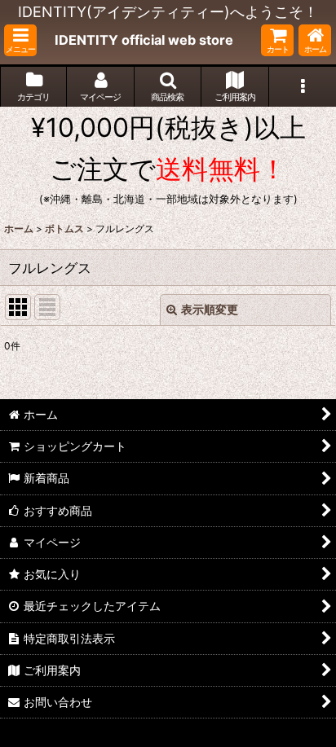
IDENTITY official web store (144, 40)
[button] (20, 40)
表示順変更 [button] (209, 309)
